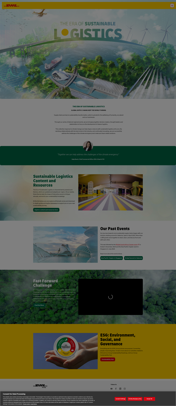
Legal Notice (33, 404)
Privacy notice (26, 404)
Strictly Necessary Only (135, 399)
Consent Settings (120, 399)
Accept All (149, 399)
